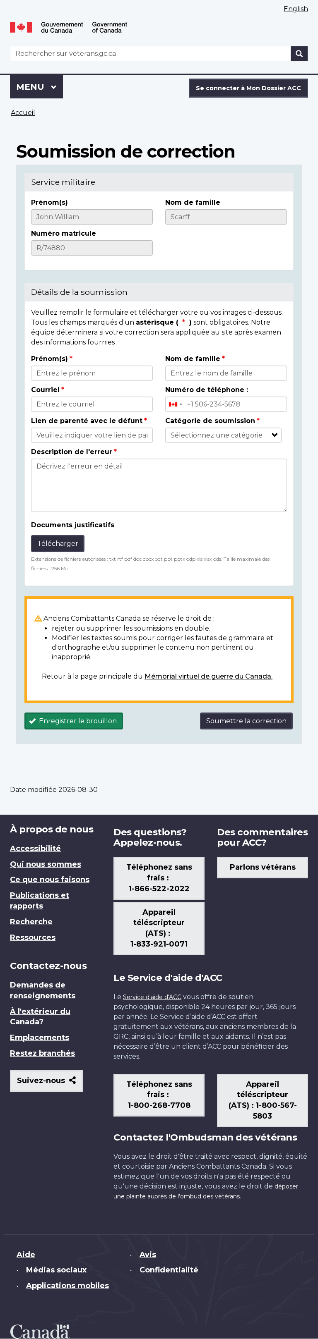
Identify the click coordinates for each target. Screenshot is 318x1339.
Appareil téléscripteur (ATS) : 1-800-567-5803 (263, 1100)
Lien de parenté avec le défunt (86, 421)
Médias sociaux (56, 1269)
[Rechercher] (299, 53)
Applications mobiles (67, 1285)
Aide (26, 1254)
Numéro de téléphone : (206, 390)
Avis (148, 1254)
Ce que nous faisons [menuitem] (49, 879)
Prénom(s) (49, 202)
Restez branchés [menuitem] (42, 1053)
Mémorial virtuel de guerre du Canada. (208, 676)
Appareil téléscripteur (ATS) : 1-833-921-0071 (159, 928)
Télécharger (57, 544)
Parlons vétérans (263, 867)
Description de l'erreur (71, 452)
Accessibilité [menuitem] (35, 848)
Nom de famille (192, 202)
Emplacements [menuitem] (39, 1037)
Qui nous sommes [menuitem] (45, 864)
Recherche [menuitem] (31, 921)
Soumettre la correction (246, 721)
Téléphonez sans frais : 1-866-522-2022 (159, 878)
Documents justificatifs (72, 525)
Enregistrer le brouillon (77, 721)
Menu (39, 87)
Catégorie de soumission (210, 421)
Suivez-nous (50, 1084)
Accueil (23, 113)
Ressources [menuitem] (32, 937)
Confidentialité (169, 1269)
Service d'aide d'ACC (152, 997)
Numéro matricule (63, 233)
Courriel (45, 390)
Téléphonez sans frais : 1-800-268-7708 (159, 1095)
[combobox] (175, 404)
